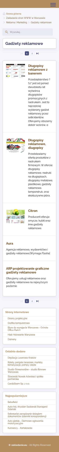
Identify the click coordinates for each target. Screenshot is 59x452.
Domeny (12, 339)
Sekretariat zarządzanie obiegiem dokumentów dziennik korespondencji (27, 415)
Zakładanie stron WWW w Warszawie (25, 18)
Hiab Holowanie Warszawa (21, 334)
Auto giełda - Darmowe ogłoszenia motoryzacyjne (25, 422)
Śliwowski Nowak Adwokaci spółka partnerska (25, 377)
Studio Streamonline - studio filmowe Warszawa (27, 370)
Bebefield (12, 402)
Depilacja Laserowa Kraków (22, 357)
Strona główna (13, 13)
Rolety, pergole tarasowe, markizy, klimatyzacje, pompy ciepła (25, 363)
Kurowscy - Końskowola (20, 428)
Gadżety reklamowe (41, 22)
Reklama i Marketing (16, 22)
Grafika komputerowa (19, 323)
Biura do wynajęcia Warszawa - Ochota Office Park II (28, 328)
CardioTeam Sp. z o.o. (19, 383)
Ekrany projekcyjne (17, 318)
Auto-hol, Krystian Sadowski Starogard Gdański (27, 407)
